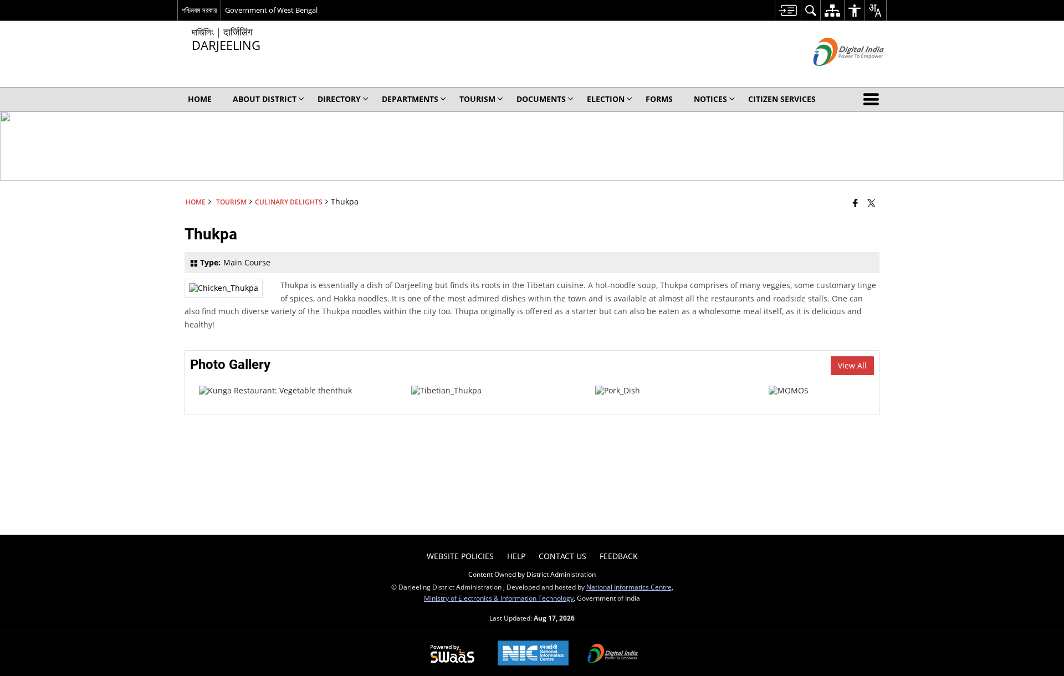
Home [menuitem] (200, 99)
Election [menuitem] (606, 99)
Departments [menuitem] (410, 99)
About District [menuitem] (264, 99)
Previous (198, 395)
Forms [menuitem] (659, 99)
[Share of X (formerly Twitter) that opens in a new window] (871, 202)
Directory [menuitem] (339, 99)
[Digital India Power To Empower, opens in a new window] (613, 654)
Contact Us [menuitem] (562, 556)
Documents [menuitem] (541, 99)
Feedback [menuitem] (619, 556)
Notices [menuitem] (710, 99)
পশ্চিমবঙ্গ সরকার (199, 10)
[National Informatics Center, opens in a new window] (533, 654)
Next (865, 395)
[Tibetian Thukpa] (446, 391)
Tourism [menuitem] (477, 99)
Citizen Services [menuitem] (782, 99)
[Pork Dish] (617, 391)
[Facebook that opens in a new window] (855, 202)
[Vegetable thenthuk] (275, 391)
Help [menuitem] (516, 556)
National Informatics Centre (629, 586)
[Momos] (789, 391)
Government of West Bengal (271, 10)
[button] (873, 99)
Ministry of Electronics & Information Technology (499, 597)
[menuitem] (788, 10)
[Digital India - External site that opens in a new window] (835, 75)
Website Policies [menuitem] (460, 556)
